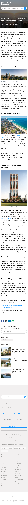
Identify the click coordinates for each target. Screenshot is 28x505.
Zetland (3, 477)
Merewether (18, 481)
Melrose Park (18, 475)
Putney (3, 463)
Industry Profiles (6, 407)
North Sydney (18, 455)
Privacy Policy (7, 496)
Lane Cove (17, 473)
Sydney (3, 455)
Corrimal (3, 473)
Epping (16, 486)
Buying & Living (6, 404)
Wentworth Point (19, 457)
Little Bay (3, 467)
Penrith (3, 465)
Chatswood (4, 459)
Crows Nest (18, 463)
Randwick (3, 479)
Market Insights (4, 24)
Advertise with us (17, 495)
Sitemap (23, 496)
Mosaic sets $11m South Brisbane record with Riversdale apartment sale (19, 371)
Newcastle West (19, 479)
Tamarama (3, 469)
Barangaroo (4, 475)
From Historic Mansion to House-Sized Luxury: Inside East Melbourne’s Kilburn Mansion (19, 350)
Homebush (4, 461)
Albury (16, 461)
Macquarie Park (18, 469)
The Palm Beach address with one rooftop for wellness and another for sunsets (19, 360)
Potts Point (4, 471)
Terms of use (15, 496)
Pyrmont (3, 486)
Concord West (18, 467)
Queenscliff (4, 483)
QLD (3, 339)
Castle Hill (17, 459)
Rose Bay (17, 471)
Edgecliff (17, 477)
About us (8, 495)
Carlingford (17, 483)
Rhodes (3, 481)
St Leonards (4, 457)
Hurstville (17, 465)
